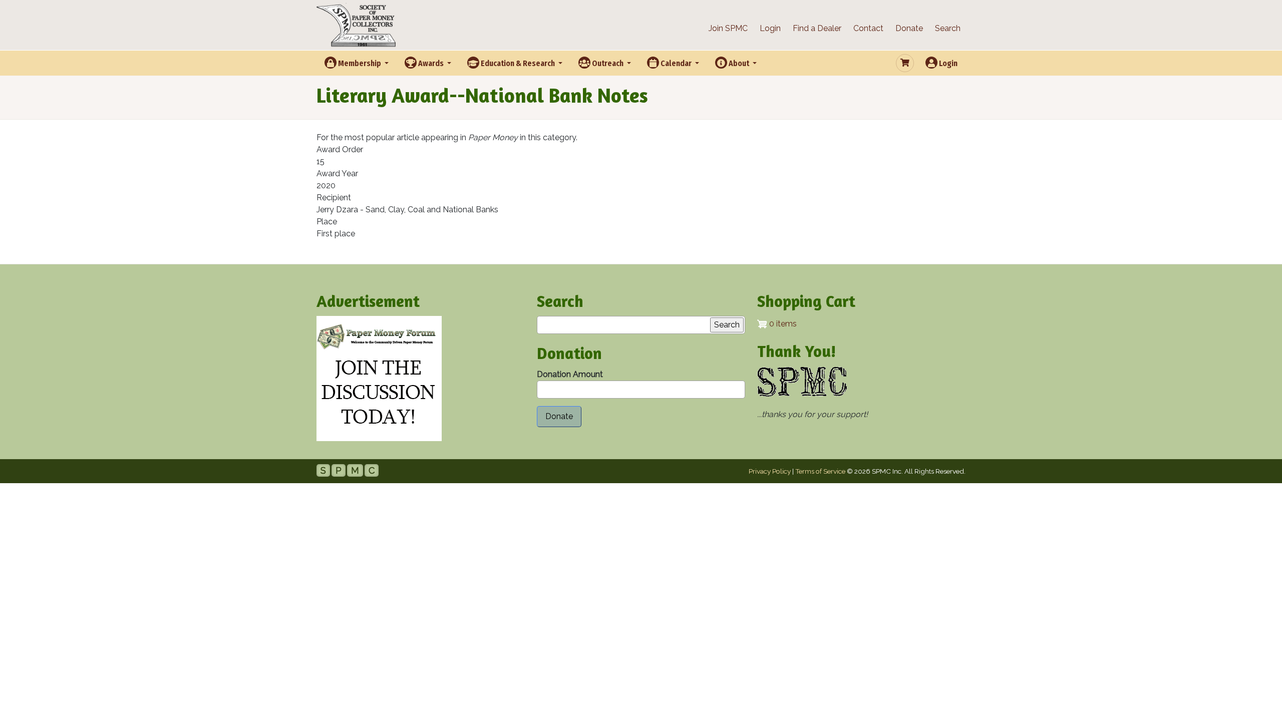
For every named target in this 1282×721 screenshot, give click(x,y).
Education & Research (517, 63)
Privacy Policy (770, 471)
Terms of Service (820, 471)
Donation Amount (570, 374)
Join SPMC (728, 28)
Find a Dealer (817, 28)
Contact (868, 28)
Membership (360, 63)
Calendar (676, 63)
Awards (431, 63)
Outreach (607, 63)
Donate (909, 28)
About (739, 63)
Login (770, 28)
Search (947, 28)
